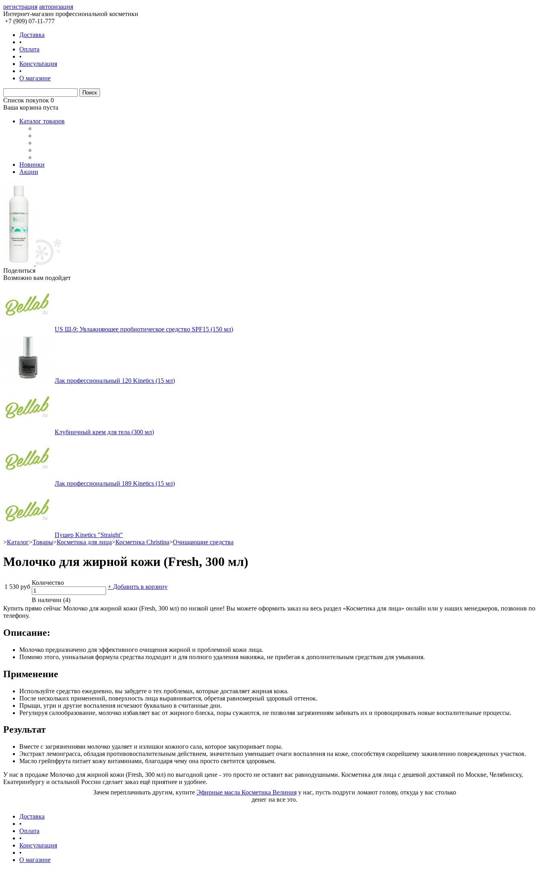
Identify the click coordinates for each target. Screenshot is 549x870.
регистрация (20, 6)
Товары (43, 542)
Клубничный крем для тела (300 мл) (104, 432)
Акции (28, 171)
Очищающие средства (203, 542)
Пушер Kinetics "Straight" (89, 534)
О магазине (35, 78)
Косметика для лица (84, 542)
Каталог (18, 542)
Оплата (29, 49)
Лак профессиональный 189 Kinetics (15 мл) (115, 483)
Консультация (38, 63)
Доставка (32, 34)
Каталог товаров (42, 121)
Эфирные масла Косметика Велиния (247, 792)
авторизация (56, 6)
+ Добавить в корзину (138, 586)
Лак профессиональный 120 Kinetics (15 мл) (115, 380)
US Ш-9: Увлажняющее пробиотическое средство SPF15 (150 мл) (144, 329)
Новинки (32, 164)
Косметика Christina (142, 542)
